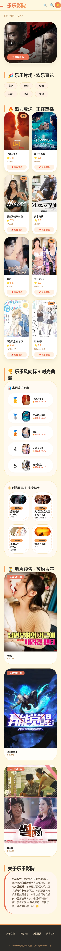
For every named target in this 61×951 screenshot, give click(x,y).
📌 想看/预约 (16, 167)
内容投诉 (50, 933)
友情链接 (37, 933)
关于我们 (10, 933)
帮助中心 (24, 933)
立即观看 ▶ (18, 57)
